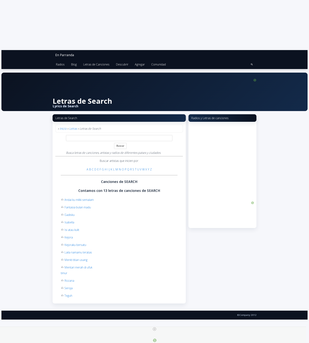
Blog (74, 64)
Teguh (68, 296)
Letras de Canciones (96, 64)
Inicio (63, 129)
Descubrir (122, 64)
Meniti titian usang (75, 260)
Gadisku (69, 215)
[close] (154, 329)
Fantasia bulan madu (77, 207)
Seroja (68, 288)
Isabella (69, 222)
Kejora (68, 237)
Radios (60, 64)
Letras (73, 129)
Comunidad (158, 64)
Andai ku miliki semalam (79, 200)
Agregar (140, 64)
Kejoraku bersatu (75, 245)
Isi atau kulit (71, 230)
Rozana (69, 281)
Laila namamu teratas (78, 252)
